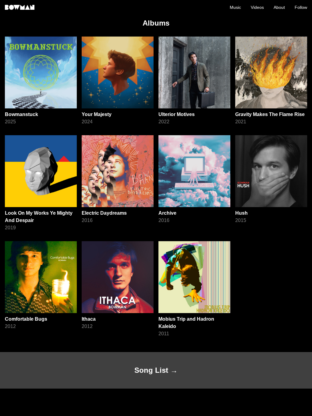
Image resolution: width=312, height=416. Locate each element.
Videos (257, 7)
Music (235, 7)
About (279, 7)
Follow (301, 7)
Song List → (156, 370)
